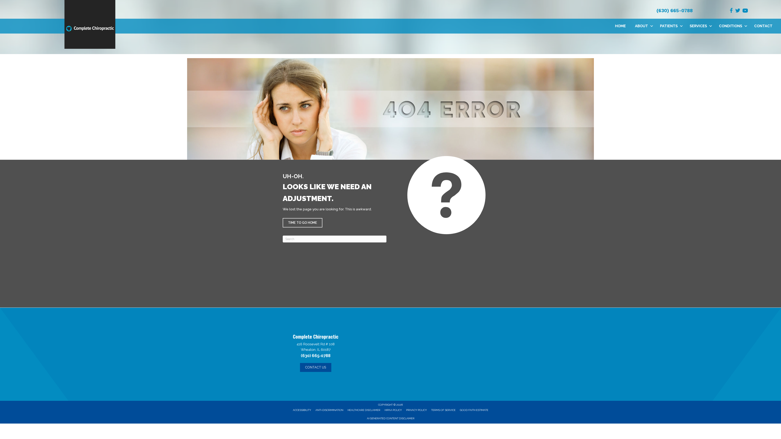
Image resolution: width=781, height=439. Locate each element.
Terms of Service (443, 410)
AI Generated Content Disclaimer (390, 418)
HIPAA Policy (393, 410)
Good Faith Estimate (474, 410)
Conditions (730, 26)
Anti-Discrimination (329, 410)
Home (620, 26)
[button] (651, 26)
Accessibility (302, 410)
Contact (763, 26)
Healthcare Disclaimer (364, 410)
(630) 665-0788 (674, 10)
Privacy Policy (416, 410)
